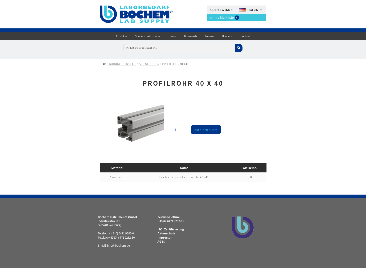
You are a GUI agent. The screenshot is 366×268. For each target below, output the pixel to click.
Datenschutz (166, 233)
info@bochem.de (118, 245)
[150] (132, 126)
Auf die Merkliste (205, 130)
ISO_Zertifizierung (170, 229)
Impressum (165, 237)
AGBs (161, 241)
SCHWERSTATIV (149, 64)
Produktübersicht (122, 64)
